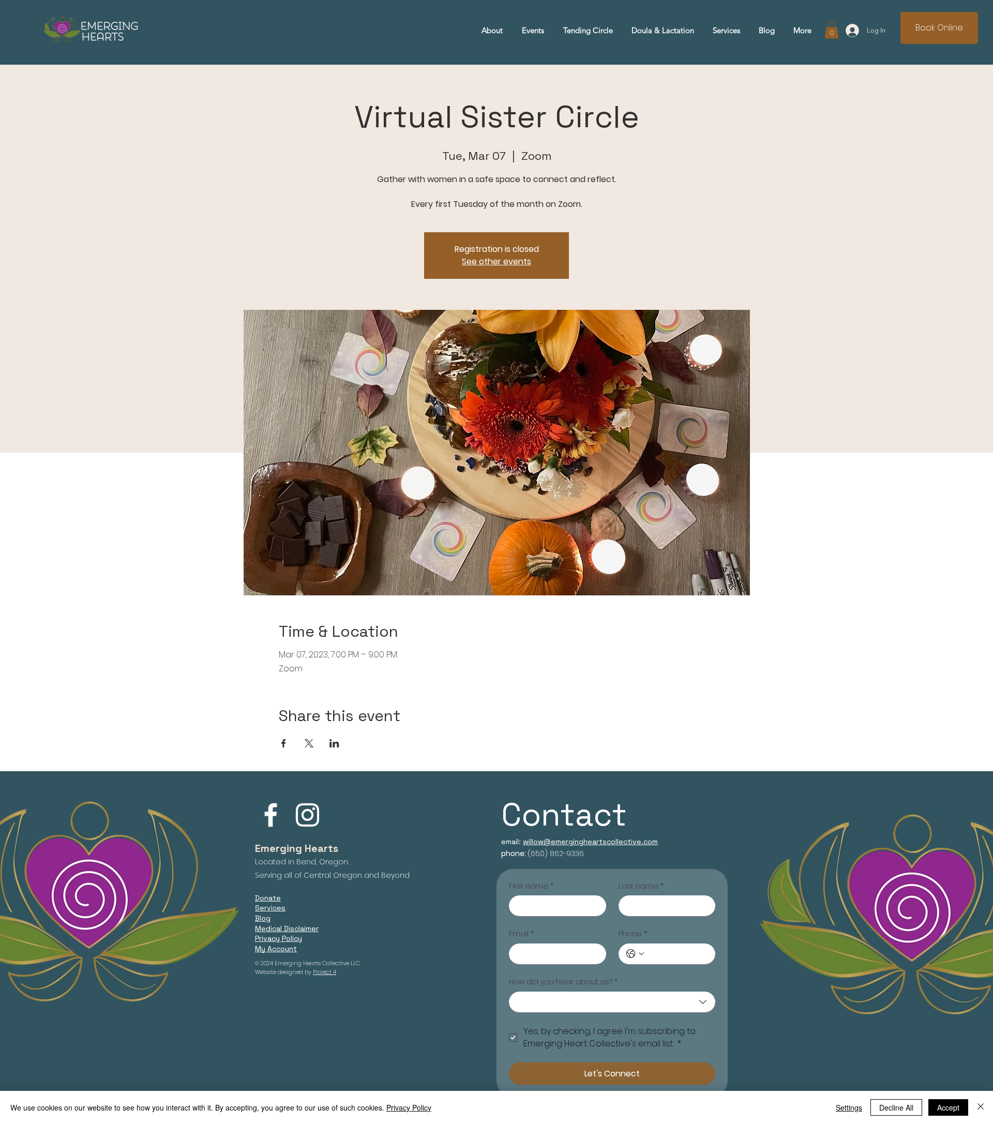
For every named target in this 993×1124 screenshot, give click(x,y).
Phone (633, 934)
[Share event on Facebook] (284, 743)
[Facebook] (271, 815)
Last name (641, 886)
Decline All (896, 1107)
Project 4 (324, 972)
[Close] (980, 1107)
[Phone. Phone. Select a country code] (635, 954)
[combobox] (612, 1002)
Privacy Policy (408, 1107)
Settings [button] (849, 1107)
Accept (948, 1107)
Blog (262, 918)
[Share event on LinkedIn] (334, 743)
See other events (496, 261)
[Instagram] (307, 815)
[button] (726, 30)
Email (521, 934)
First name (531, 886)
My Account (276, 948)
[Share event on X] (309, 743)
